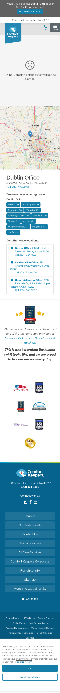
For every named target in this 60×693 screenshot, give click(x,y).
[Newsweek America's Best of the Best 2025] (21, 411)
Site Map (30, 638)
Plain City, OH (32, 210)
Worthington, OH (31, 204)
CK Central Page (44, 633)
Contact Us (30, 534)
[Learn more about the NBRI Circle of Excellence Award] (30, 448)
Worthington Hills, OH (18, 215)
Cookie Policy (19, 623)
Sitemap (30, 579)
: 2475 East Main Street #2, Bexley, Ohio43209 (32, 251)
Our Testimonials (30, 525)
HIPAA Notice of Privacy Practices (38, 618)
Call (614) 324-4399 (17, 187)
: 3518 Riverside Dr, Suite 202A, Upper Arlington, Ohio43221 (30, 285)
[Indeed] (30, 502)
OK (29, 668)
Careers (30, 516)
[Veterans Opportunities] (20, 392)
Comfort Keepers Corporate (30, 561)
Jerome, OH (28, 221)
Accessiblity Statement (17, 628)
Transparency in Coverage (20, 633)
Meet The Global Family (30, 588)
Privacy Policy (12, 618)
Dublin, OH (13, 232)
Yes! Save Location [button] (28, 11)
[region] (30, 665)
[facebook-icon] (25, 502)
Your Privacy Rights (38, 623)
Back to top (31, 599)
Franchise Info (30, 570)
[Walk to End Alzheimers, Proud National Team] (20, 425)
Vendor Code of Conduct (42, 628)
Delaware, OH (40, 215)
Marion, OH (13, 221)
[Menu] (55, 28)
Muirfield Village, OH (18, 227)
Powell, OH (13, 204)
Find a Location (30, 543)
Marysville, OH (39, 227)
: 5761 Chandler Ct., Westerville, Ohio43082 (29, 267)
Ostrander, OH (15, 210)
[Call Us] (45, 29)
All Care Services (30, 552)
